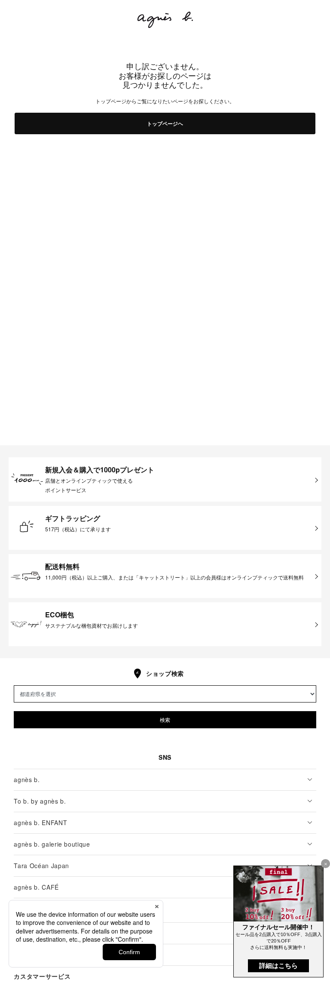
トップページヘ (165, 123)
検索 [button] (165, 719)
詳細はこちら (278, 965)
